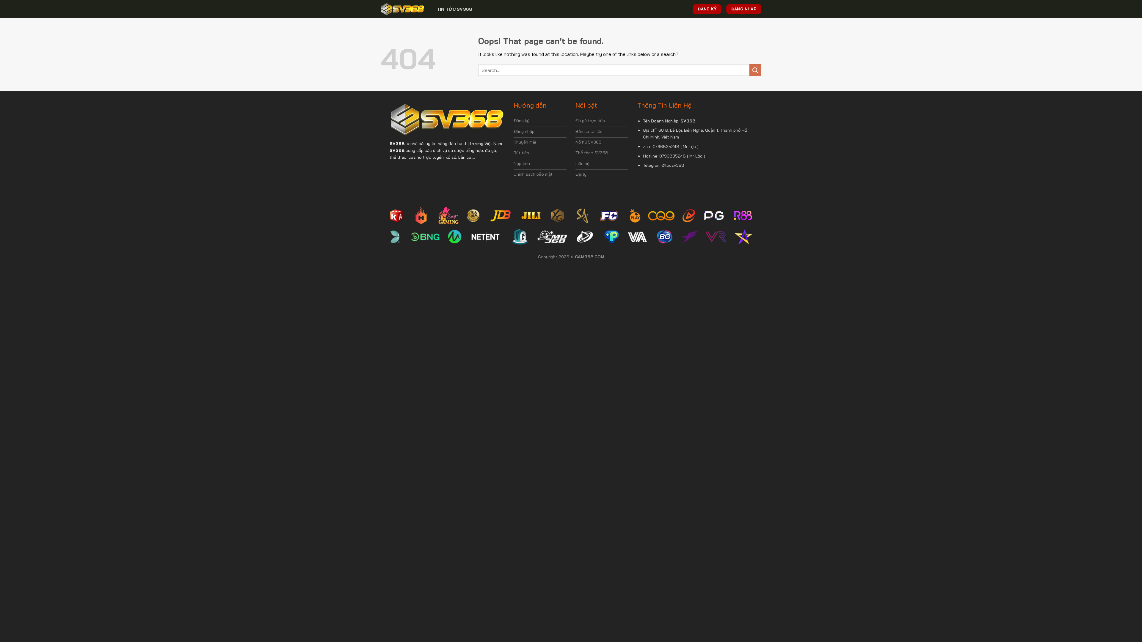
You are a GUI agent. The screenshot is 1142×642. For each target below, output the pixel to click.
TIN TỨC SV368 (454, 9)
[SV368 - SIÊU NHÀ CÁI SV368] (403, 9)
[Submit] (755, 70)
